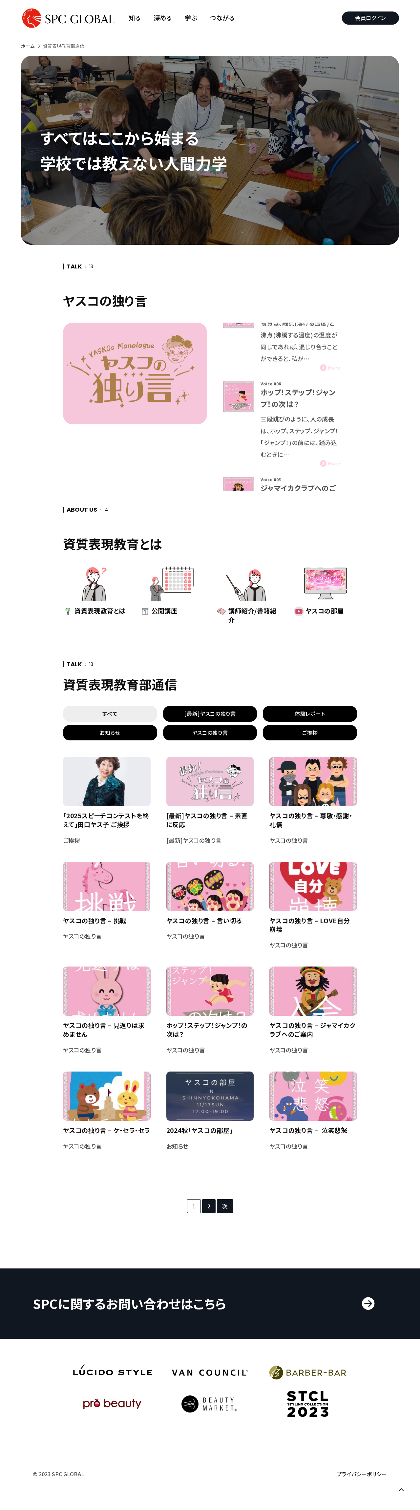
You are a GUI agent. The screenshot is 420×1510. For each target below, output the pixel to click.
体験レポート (310, 713)
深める (163, 17)
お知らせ (110, 732)
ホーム (28, 46)
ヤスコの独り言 (210, 732)
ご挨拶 (310, 732)
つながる (222, 17)
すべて (109, 713)
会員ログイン (370, 18)
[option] (285, 382)
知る (135, 17)
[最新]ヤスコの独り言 (210, 713)
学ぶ (191, 17)
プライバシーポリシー (362, 1474)
